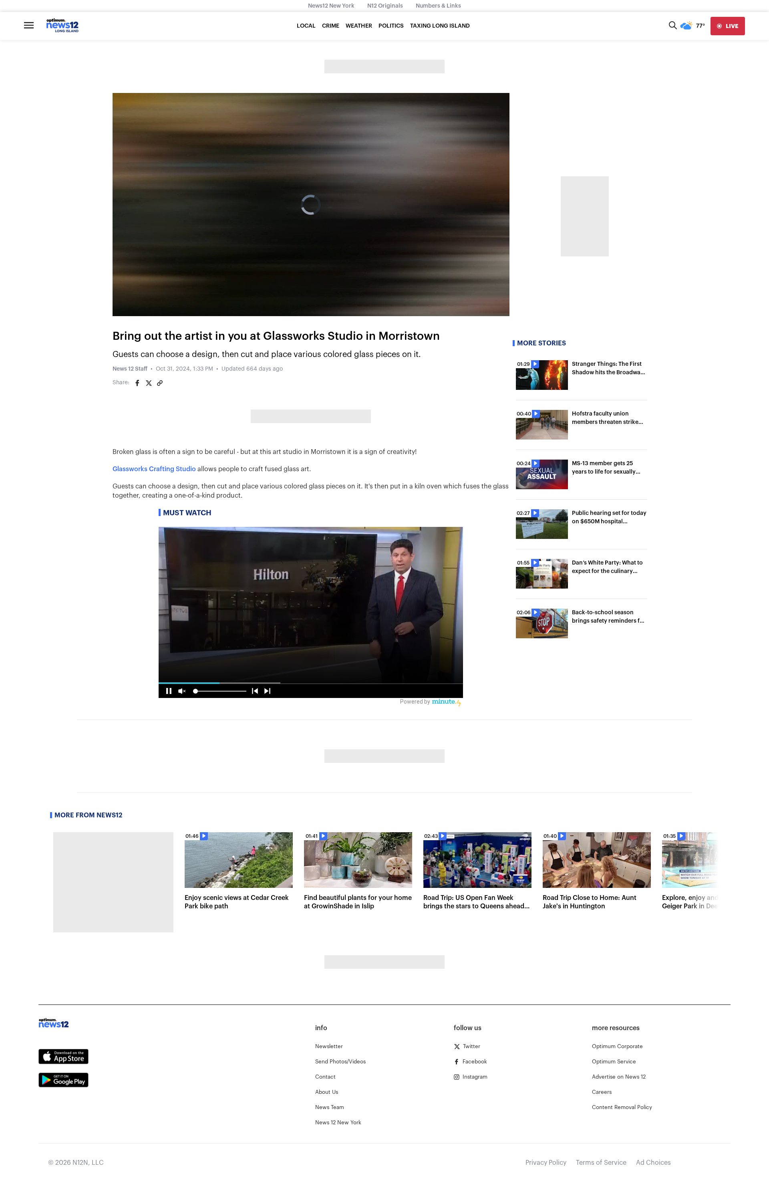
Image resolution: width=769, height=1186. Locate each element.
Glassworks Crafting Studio (154, 469)
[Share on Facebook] (137, 383)
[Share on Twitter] (148, 383)
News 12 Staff (130, 369)
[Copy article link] (160, 383)
